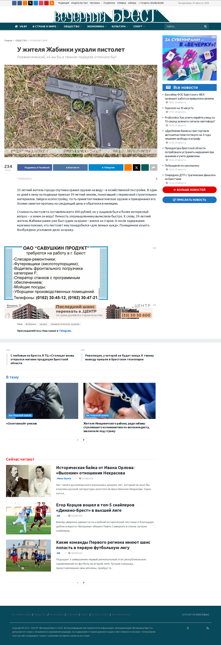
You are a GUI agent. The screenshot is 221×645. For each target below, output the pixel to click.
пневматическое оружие (65, 324)
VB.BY (23, 26)
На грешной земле (20, 415)
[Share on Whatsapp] (145, 167)
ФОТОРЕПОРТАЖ (121, 614)
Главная (8, 40)
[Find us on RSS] (52, 3)
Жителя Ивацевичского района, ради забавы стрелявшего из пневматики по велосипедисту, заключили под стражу (116, 427)
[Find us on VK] (19, 3)
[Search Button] (206, 26)
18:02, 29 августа (177, 102)
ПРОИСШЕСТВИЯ (38, 40)
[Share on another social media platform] (153, 167)
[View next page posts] (83, 439)
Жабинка (31, 324)
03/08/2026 (76, 516)
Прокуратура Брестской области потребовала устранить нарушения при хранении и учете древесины (189, 152)
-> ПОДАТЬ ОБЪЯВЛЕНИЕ (151, 3)
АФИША (132, 3)
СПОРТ (137, 26)
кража (43, 324)
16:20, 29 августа (177, 125)
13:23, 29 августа (177, 169)
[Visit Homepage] (110, 14)
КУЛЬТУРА (119, 26)
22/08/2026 (87, 478)
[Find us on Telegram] (35, 3)
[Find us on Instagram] (41, 3)
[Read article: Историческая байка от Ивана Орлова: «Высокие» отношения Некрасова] (28, 481)
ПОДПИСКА (109, 3)
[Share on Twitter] (136, 167)
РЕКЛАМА (95, 3)
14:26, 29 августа (177, 160)
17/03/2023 (24, 178)
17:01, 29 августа (177, 112)
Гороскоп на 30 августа (179, 107)
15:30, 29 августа (177, 142)
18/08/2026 (76, 553)
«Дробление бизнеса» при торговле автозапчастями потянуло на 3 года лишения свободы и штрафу (188, 134)
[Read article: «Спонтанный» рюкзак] (42, 401)
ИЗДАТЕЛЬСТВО (79, 3)
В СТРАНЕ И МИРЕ (44, 26)
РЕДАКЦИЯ (63, 3)
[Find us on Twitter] (30, 3)
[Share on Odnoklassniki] (128, 167)
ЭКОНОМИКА (95, 26)
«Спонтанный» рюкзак (21, 423)
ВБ (58, 516)
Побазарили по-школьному (182, 165)
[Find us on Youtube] (46, 3)
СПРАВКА (121, 3)
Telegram (65, 330)
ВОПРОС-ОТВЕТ (100, 614)
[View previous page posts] (77, 439)
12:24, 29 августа (177, 183)
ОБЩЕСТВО (71, 26)
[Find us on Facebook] (14, 3)
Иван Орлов (64, 478)
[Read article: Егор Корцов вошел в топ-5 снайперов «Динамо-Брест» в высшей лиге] (28, 518)
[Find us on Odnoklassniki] (25, 3)
